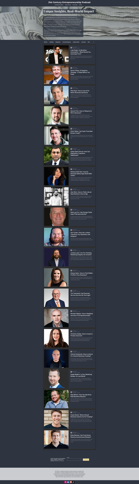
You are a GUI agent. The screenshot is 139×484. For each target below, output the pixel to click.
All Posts (45, 42)
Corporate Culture (76, 42)
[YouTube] (71, 482)
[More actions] (92, 47)
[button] (93, 42)
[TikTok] (73, 482)
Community (83, 42)
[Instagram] (65, 482)
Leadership (51, 42)
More (89, 42)
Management (58, 42)
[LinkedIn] (68, 482)
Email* (68, 457)
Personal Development (67, 42)
